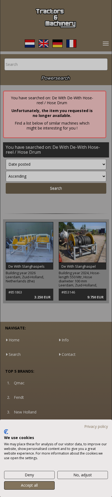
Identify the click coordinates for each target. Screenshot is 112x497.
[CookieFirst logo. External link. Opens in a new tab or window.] (6, 431)
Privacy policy (96, 426)
